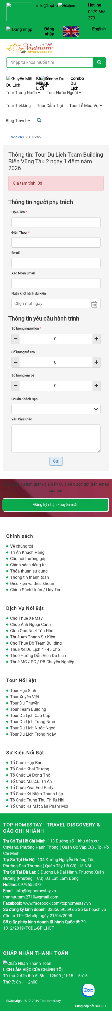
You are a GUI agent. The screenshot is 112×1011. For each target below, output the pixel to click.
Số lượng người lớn (26, 328)
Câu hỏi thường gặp (28, 558)
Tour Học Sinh (23, 690)
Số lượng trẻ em (23, 352)
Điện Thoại (20, 232)
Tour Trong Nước (22, 92)
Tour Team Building (28, 709)
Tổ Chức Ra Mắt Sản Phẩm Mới (39, 806)
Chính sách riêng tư (28, 564)
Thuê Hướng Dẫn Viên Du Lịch (38, 655)
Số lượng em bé (22, 375)
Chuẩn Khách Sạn (24, 399)
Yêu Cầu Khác (21, 419)
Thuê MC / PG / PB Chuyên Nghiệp (42, 661)
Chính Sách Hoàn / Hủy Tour (36, 589)
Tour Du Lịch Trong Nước (33, 721)
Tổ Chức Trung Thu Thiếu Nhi (37, 800)
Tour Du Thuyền (25, 703)
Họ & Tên (19, 212)
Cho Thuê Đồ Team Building (36, 643)
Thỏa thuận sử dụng (29, 571)
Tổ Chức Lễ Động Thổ (30, 775)
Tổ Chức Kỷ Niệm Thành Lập (36, 793)
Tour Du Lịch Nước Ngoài (33, 728)
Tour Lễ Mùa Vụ (84, 105)
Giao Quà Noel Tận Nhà (31, 630)
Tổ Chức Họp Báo (26, 762)
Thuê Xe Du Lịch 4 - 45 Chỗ (35, 649)
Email (15, 253)
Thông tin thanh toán (29, 577)
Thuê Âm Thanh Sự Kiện (32, 637)
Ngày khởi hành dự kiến (28, 293)
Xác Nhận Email (23, 273)
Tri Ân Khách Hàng (27, 552)
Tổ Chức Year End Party (31, 787)
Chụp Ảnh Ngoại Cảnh (30, 624)
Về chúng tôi (21, 546)
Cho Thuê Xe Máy (26, 618)
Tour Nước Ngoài (63, 92)
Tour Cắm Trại (50, 105)
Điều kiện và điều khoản (32, 583)
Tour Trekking (18, 105)
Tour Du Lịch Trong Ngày (33, 734)
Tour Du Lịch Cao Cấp (30, 715)
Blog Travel (16, 120)
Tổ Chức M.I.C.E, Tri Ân (31, 781)
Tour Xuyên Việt (24, 696)
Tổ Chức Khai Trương (29, 768)
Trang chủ (16, 137)
